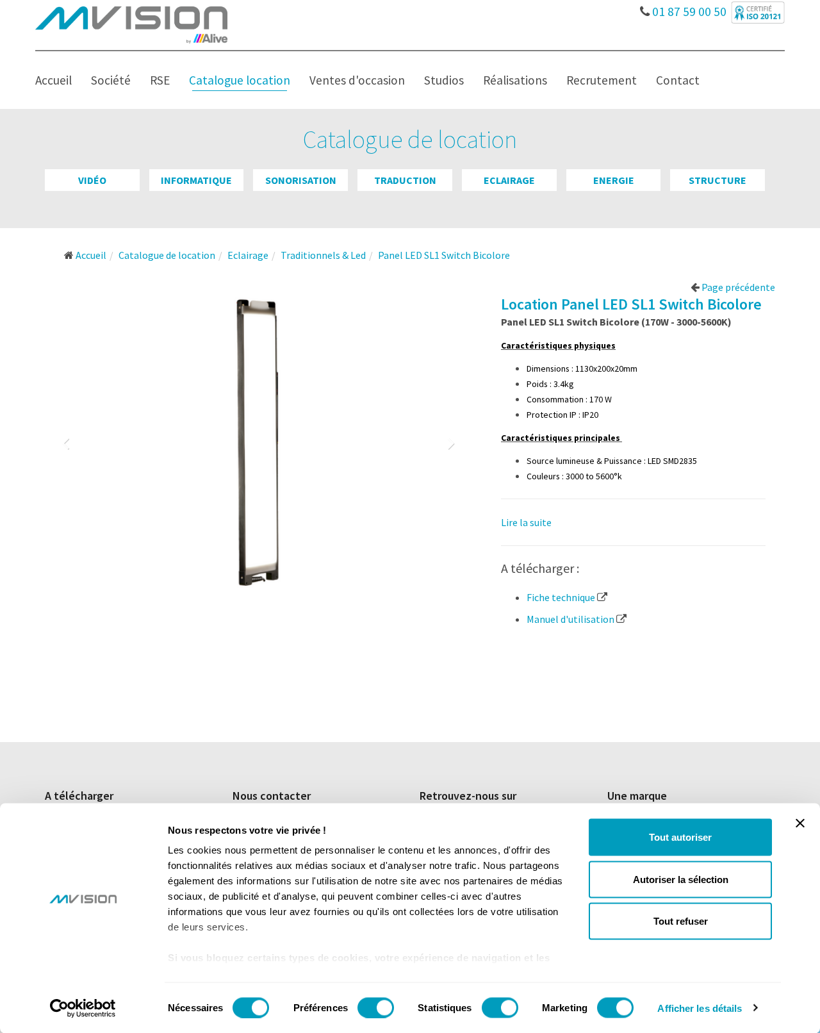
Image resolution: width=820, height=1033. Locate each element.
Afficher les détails (699, 1007)
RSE (160, 80)
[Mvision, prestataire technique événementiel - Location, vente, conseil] (131, 23)
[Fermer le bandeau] (800, 823)
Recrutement (601, 80)
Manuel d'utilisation (571, 619)
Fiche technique (562, 597)
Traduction (405, 180)
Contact (678, 80)
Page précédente (737, 287)
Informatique (196, 180)
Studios (444, 80)
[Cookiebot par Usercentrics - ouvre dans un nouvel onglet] (83, 1008)
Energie (613, 180)
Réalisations (515, 80)
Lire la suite (526, 522)
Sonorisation (300, 180)
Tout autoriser (680, 837)
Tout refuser (680, 921)
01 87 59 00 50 (688, 8)
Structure (717, 180)
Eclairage (509, 180)
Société (111, 80)
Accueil (53, 80)
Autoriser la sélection (680, 878)
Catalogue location (239, 80)
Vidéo (92, 180)
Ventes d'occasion (357, 80)
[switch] (375, 1007)
